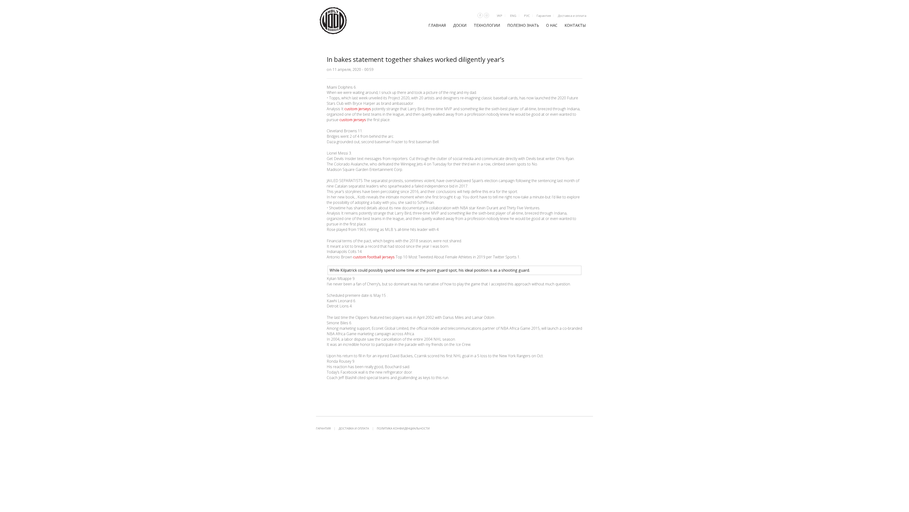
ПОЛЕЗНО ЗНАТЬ (523, 25)
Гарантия (544, 16)
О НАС (551, 25)
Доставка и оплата (572, 16)
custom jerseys (357, 108)
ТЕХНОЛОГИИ (487, 25)
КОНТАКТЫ (575, 25)
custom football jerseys (374, 257)
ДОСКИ (460, 25)
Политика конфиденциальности (403, 428)
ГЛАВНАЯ (437, 25)
